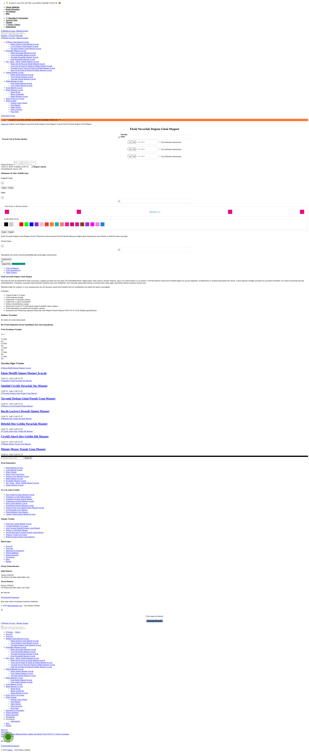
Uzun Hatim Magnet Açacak (21, 85)
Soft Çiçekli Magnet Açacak (16, 503)
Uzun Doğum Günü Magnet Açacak (24, 46)
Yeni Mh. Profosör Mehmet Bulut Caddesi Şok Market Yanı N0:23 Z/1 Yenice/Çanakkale (35, 734)
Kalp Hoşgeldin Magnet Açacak (23, 59)
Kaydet (10, 232)
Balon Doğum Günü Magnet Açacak (25, 44)
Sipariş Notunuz (7, 165)
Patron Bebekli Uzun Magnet (17, 512)
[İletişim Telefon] (6, 735)
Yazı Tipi (132, 142)
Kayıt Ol (9, 546)
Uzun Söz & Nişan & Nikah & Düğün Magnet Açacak (31, 66)
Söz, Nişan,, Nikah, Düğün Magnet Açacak (22, 62)
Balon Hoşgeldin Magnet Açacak (23, 53)
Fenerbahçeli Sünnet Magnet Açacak (20, 505)
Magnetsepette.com (14, 606)
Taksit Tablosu (11, 272)
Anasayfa (4, 124)
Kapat (4, 188)
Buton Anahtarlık (17, 94)
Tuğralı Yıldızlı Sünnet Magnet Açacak (20, 514)
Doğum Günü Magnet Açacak (17, 42)
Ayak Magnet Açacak (14, 88)
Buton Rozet (15, 92)
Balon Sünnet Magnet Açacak (22, 75)
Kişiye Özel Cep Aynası (15, 99)
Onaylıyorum (6, 259)
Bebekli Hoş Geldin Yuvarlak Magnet (24, 423)
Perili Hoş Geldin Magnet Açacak (19, 524)
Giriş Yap (9, 548)
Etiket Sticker (16, 107)
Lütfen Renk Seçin (11, 219)
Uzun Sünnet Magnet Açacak (22, 77)
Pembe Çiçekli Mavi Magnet (17, 530)
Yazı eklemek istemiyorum (171, 142)
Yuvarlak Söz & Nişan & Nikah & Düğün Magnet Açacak (33, 68)
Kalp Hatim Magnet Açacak (21, 83)
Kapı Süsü (15, 112)
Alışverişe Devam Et (154, 621)
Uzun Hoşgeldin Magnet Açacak (23, 55)
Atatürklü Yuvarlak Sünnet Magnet (19, 499)
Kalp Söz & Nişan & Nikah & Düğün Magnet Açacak (31, 70)
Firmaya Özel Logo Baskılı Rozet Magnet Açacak (25, 508)
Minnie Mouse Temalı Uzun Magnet (23, 449)
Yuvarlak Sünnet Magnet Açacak (23, 79)
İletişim (9, 22)
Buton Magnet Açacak (14, 90)
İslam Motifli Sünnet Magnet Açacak (24, 373)
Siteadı (9, 750)
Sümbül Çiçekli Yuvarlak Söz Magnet (24, 385)
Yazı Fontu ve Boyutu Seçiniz (16, 206)
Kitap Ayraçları (16, 109)
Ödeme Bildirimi (12, 7)
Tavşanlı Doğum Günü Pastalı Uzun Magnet (28, 398)
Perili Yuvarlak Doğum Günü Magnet (20, 537)
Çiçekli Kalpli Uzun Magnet (16, 510)
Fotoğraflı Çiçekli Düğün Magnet (18, 497)
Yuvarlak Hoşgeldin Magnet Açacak (24, 57)
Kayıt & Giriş (11, 20)
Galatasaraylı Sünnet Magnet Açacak (20, 501)
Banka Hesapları (13, 9)
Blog (8, 14)
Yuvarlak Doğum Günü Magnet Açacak (26, 49)
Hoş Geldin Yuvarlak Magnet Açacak (20, 495)
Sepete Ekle (6, 264)
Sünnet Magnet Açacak (15, 72)
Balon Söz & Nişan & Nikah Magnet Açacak (28, 64)
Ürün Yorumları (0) (13, 270)
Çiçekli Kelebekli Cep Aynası (17, 526)
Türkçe (17, 25)
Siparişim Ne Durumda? (18, 18)
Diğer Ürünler (11, 101)
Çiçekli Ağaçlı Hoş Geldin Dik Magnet (25, 436)
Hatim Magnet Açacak (14, 81)
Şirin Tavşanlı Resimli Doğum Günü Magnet (23, 528)
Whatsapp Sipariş (18, 264)
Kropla (10, 188)
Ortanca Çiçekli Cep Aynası (16, 535)
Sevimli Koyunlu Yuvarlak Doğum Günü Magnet (24, 532)
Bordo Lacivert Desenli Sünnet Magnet (25, 411)
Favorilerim (10, 12)
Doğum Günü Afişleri (19, 103)
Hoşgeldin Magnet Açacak (16, 51)
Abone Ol (28, 458)
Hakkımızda (11, 27)
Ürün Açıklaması (12, 268)
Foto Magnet (15, 105)
